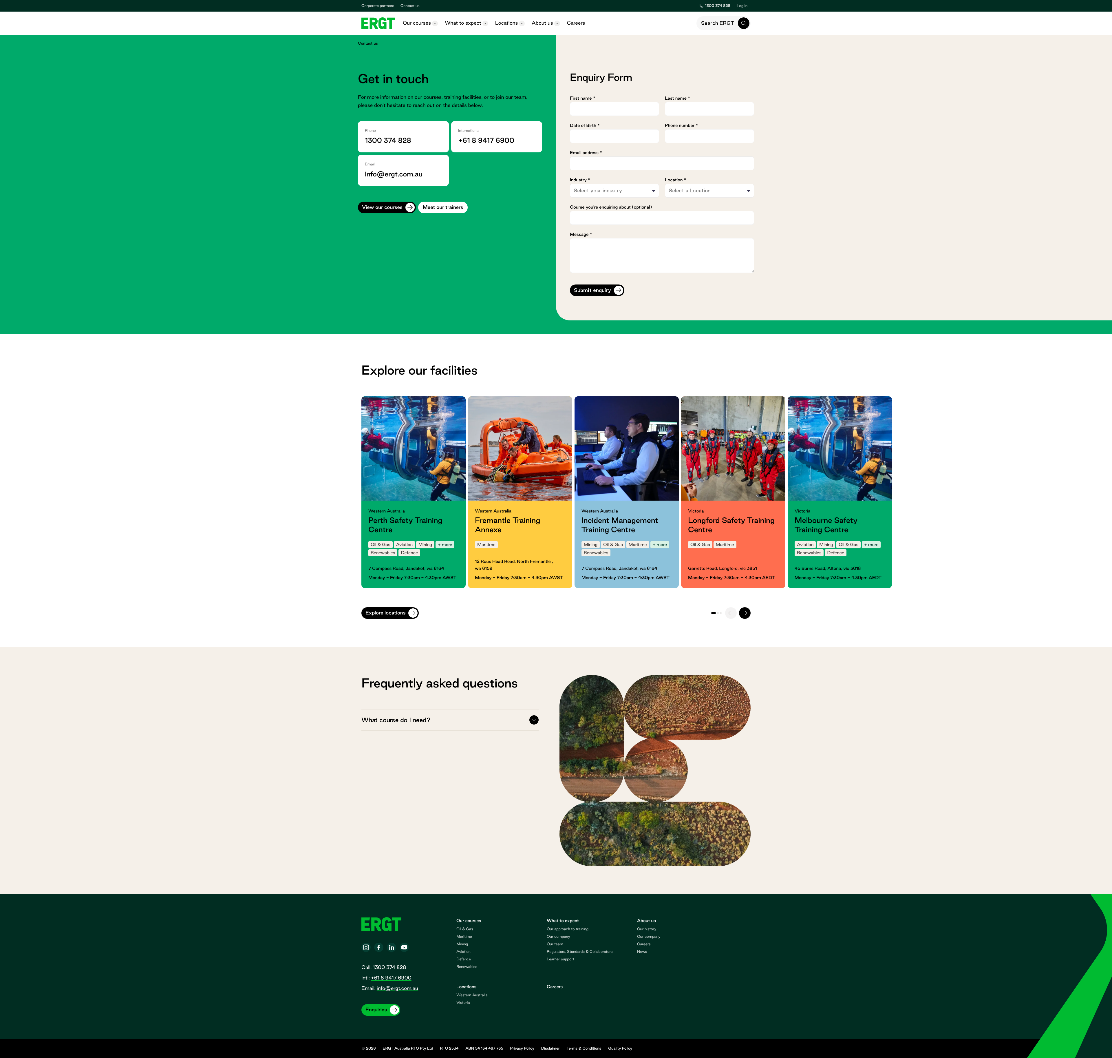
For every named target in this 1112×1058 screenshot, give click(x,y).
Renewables (466, 967)
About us (542, 23)
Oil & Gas (464, 929)
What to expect (463, 23)
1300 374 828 (388, 140)
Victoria (463, 1003)
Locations (506, 23)
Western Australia (472, 995)
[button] (723, 23)
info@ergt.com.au (394, 174)
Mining (462, 944)
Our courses (417, 23)
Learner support (560, 959)
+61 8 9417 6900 (486, 140)
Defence (463, 959)
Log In (744, 5)
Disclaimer (550, 1048)
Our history (646, 929)
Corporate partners (377, 6)
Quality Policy (620, 1048)
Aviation (463, 952)
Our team (555, 944)
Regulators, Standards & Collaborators (579, 952)
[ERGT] (378, 23)
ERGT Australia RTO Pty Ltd (408, 1048)
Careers (576, 23)
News (642, 952)
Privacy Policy (522, 1048)
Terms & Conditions (584, 1048)
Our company (558, 937)
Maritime (464, 937)
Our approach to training (567, 929)
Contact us (410, 6)
